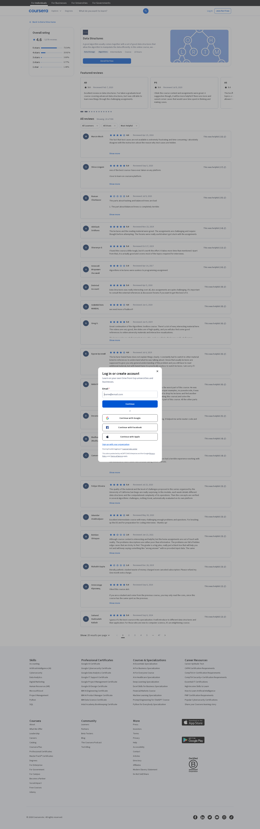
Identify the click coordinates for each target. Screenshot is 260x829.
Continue (130, 403)
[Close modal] (157, 371)
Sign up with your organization (115, 444)
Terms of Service (117, 456)
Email (106, 388)
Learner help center (129, 449)
